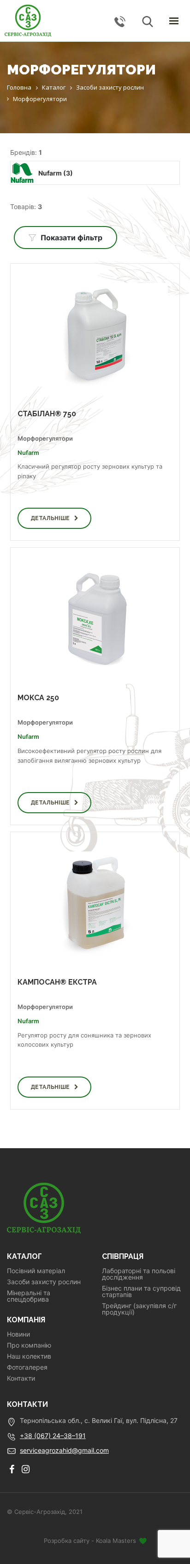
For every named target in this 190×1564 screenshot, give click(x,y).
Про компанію (29, 1345)
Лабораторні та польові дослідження (138, 1274)
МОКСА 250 (38, 697)
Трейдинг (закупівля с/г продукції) (139, 1309)
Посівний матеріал (36, 1271)
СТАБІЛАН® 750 (47, 413)
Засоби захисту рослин (44, 1282)
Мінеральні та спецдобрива (28, 1296)
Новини (18, 1334)
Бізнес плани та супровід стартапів (141, 1291)
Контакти (21, 1378)
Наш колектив (29, 1356)
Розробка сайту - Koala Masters (91, 1540)
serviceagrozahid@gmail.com (64, 1450)
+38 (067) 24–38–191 (53, 1435)
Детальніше (50, 518)
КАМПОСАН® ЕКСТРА (57, 982)
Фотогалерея (27, 1367)
